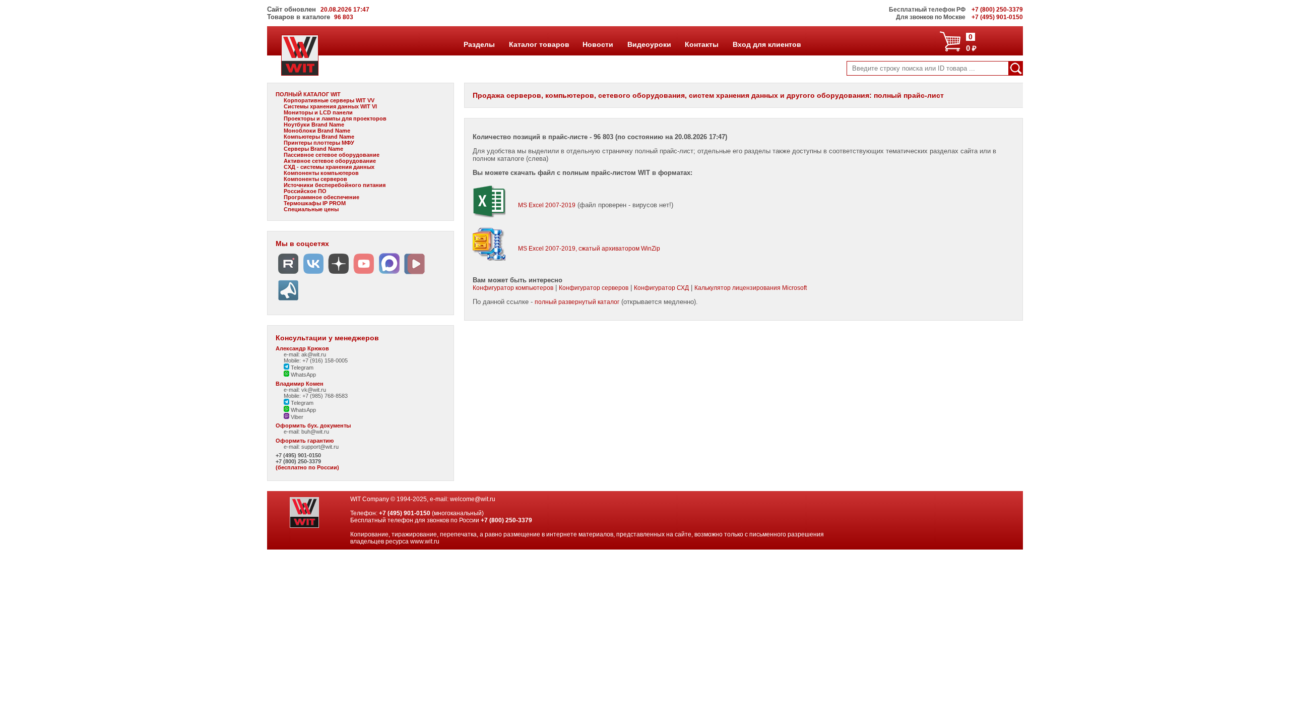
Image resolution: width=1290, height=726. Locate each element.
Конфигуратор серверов (593, 287)
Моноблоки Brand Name (317, 131)
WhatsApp (302, 375)
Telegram (301, 368)
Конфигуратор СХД (661, 287)
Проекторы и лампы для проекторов (335, 118)
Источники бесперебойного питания (334, 185)
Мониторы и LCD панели (318, 112)
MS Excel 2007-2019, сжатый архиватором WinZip (589, 248)
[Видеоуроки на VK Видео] (414, 274)
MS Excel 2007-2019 (546, 205)
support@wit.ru (320, 447)
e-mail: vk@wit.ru (305, 390)
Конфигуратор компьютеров (513, 287)
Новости (598, 44)
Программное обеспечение (321, 197)
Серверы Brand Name (313, 149)
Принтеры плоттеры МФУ (319, 143)
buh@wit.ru (315, 432)
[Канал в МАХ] (389, 274)
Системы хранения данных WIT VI (330, 106)
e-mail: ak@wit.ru (305, 354)
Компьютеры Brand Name (319, 137)
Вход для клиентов (767, 44)
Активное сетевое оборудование (330, 161)
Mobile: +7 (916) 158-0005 (316, 360)
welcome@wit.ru (472, 499)
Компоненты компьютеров (321, 173)
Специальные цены (311, 209)
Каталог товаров (538, 44)
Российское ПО (305, 191)
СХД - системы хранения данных (329, 167)
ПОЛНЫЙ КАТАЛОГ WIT (308, 94)
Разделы (479, 44)
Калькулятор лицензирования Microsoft (750, 287)
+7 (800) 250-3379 (298, 461)
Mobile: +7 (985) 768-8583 (316, 396)
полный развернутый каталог (577, 302)
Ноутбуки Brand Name (314, 125)
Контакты (701, 44)
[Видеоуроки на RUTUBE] (288, 274)
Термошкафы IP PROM (315, 203)
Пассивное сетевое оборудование (331, 155)
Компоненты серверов (315, 179)
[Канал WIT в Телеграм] (288, 301)
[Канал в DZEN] (338, 274)
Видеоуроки (649, 44)
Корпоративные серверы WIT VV (329, 100)
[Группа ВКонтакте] (313, 274)
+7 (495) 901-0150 (298, 455)
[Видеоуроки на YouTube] (363, 274)
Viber (296, 417)
